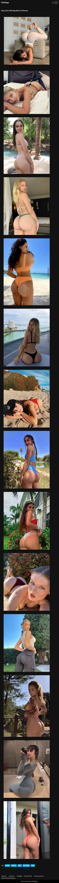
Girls (19, 865)
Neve (22, 881)
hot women (26, 865)
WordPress (35, 881)
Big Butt (14, 865)
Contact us (12, 876)
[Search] (52, 2)
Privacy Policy (28, 876)
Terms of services (38, 876)
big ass (7, 865)
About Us (4, 876)
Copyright (19, 876)
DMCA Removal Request (8, 878)
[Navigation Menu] (56, 2)
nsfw (32, 865)
